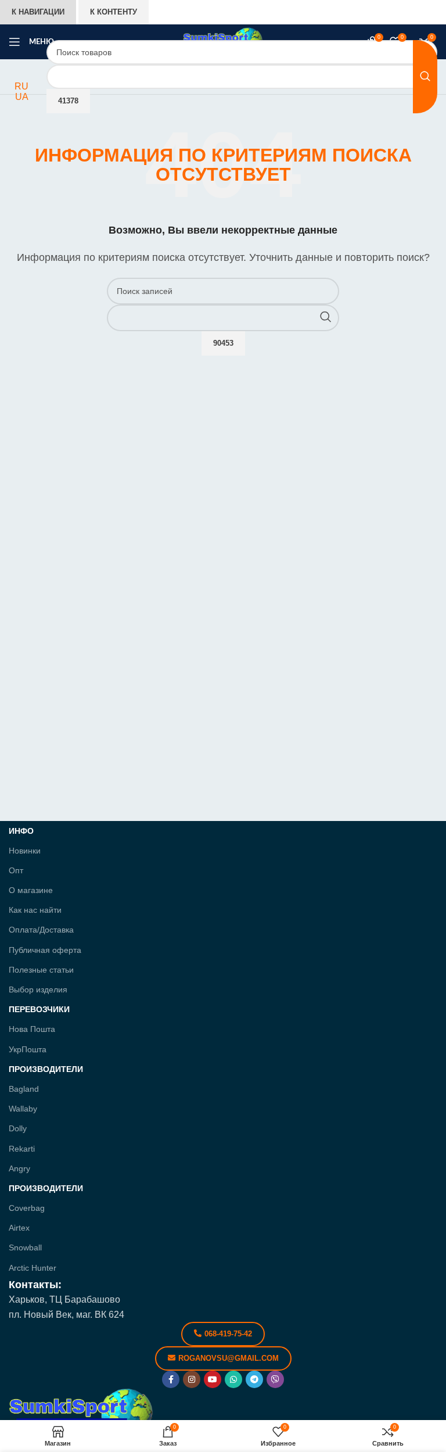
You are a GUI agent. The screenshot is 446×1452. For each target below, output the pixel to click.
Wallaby (23, 1108)
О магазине (31, 890)
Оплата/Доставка (41, 929)
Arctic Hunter (32, 1267)
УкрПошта (27, 1049)
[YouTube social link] (212, 1379)
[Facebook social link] (170, 1379)
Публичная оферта (45, 950)
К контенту (113, 12)
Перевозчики (39, 1009)
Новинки (25, 850)
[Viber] (275, 1379)
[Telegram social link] (254, 1379)
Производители (46, 1069)
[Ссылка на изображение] (81, 1413)
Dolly (18, 1128)
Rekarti (22, 1148)
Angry (19, 1168)
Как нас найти (35, 910)
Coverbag (27, 1208)
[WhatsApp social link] (233, 1379)
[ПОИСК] (425, 76)
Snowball (25, 1247)
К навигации (38, 12)
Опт (16, 870)
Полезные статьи (41, 969)
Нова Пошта (32, 1029)
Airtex (19, 1227)
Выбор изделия (38, 989)
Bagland (24, 1089)
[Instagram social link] (191, 1379)
